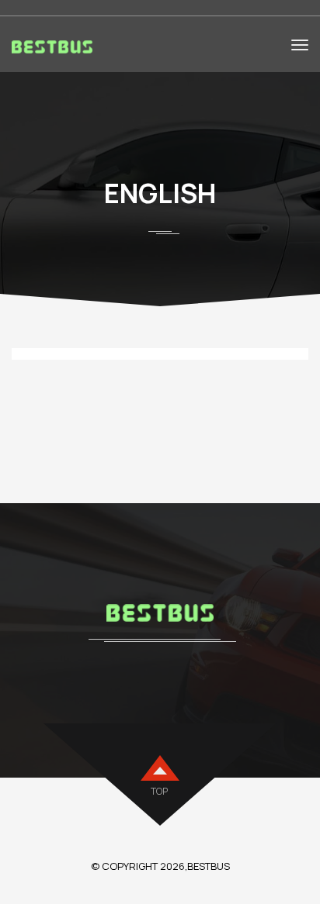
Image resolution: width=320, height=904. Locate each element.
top (159, 791)
